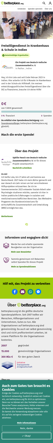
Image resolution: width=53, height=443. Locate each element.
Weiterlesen (7, 216)
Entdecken (22, 9)
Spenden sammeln (35, 9)
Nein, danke (26, 428)
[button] (15, 292)
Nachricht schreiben (22, 168)
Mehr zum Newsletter (21, 252)
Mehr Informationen (26, 423)
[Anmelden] (50, 3)
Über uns (48, 9)
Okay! (28, 435)
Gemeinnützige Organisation (16, 55)
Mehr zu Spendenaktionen (23, 266)
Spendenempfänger (10, 123)
